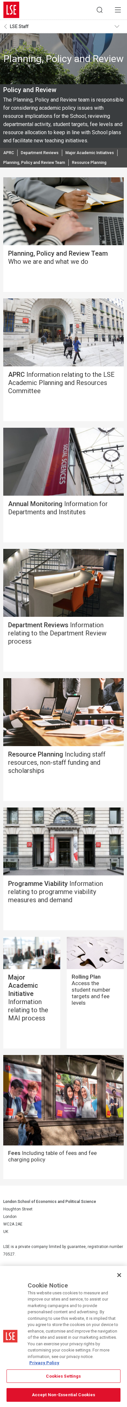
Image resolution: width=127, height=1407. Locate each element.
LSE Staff (19, 26)
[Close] (119, 1275)
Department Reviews (40, 153)
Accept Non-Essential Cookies (63, 1394)
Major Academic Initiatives (89, 153)
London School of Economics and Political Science (11, 10)
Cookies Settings (63, 1376)
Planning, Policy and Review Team (34, 162)
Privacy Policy (44, 1362)
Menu (118, 10)
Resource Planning (89, 162)
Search (100, 10)
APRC (8, 153)
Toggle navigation (119, 26)
